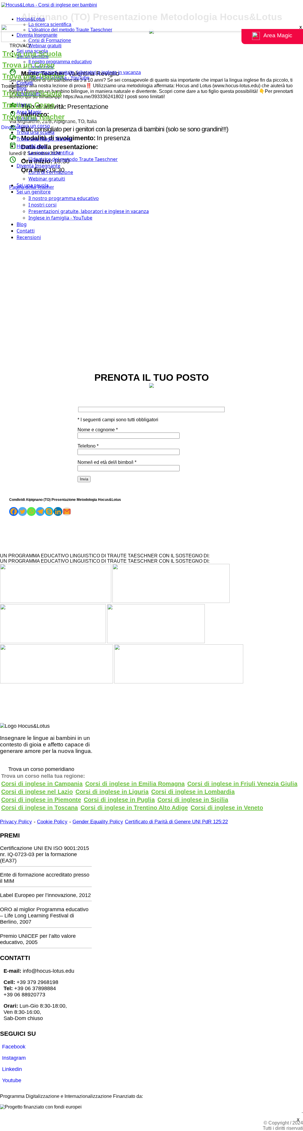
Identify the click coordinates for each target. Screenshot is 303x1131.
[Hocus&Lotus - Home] (49, 4)
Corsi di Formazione (49, 40)
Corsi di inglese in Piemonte (41, 799)
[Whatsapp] (31, 511)
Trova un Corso (28, 65)
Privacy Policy (16, 822)
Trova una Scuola (32, 54)
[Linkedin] (58, 511)
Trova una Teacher (33, 76)
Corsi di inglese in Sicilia (192, 799)
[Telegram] (40, 511)
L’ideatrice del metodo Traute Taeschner (70, 29)
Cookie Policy (52, 822)
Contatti (25, 82)
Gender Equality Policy (97, 822)
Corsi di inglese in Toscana (39, 807)
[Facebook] (13, 511)
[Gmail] (66, 511)
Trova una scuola (35, 132)
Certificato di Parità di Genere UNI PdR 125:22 (176, 822)
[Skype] (49, 511)
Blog (21, 88)
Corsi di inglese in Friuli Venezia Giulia (242, 783)
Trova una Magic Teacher (44, 138)
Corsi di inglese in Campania (42, 783)
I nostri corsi (42, 204)
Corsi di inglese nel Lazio (37, 791)
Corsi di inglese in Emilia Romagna (135, 783)
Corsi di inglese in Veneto (227, 807)
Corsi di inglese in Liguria (112, 791)
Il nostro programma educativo (60, 61)
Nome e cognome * (98, 429)
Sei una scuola (33, 185)
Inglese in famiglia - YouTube (60, 217)
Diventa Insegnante (37, 35)
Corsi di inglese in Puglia (119, 799)
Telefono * (88, 445)
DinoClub (11, 127)
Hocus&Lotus (31, 19)
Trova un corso (33, 125)
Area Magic (29, 112)
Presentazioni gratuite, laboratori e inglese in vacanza (84, 72)
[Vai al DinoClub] (151, 34)
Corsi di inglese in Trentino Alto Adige (134, 807)
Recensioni (29, 237)
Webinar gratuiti (45, 45)
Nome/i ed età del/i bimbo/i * (107, 462)
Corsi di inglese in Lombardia (193, 791)
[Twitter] (22, 511)
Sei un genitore (34, 191)
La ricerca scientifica (49, 24)
